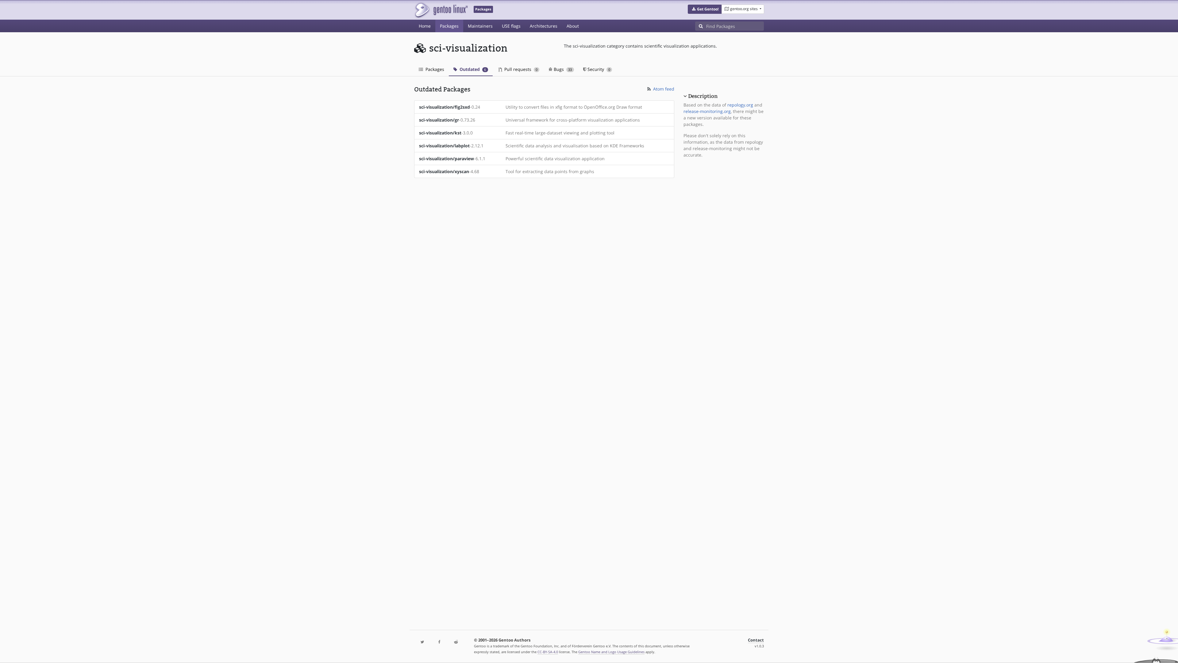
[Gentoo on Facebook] (439, 642)
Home (425, 26)
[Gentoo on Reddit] (456, 642)
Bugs (562, 69)
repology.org (740, 105)
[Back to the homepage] (441, 10)
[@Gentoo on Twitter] (422, 642)
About (573, 26)
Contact (756, 640)
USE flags (511, 26)
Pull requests (520, 69)
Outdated (472, 69)
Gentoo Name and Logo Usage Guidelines (611, 651)
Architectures (543, 26)
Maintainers (480, 26)
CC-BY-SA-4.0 (547, 651)
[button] (705, 9)
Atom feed (663, 89)
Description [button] (703, 96)
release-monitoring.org (707, 111)
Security (598, 69)
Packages (449, 26)
